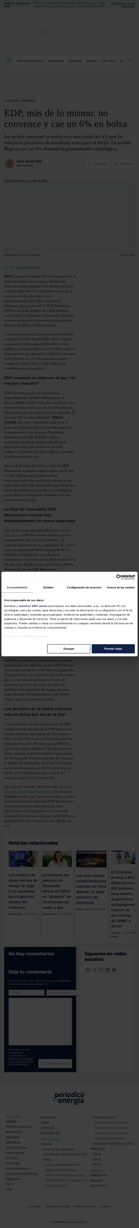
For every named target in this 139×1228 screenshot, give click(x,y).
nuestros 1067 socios (33, 606)
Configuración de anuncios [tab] (84, 587)
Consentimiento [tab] (17, 587)
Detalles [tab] (48, 587)
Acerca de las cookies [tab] (121, 587)
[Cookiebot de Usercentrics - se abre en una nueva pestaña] (119, 577)
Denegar (69, 648)
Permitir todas (113, 648)
